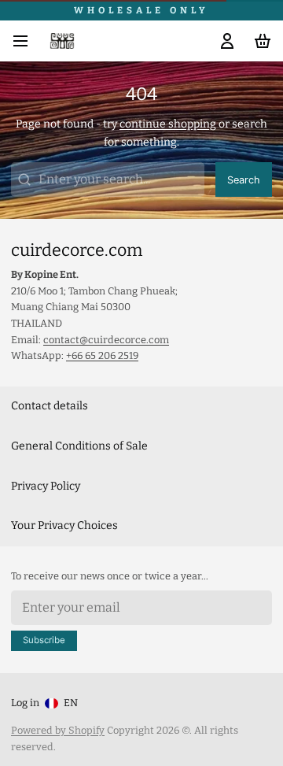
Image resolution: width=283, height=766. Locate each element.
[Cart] (260, 41)
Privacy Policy (45, 486)
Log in (25, 703)
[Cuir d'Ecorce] (62, 41)
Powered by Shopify (58, 730)
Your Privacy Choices (64, 525)
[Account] (224, 41)
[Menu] (26, 41)
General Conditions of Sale (79, 446)
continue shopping (167, 124)
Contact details (49, 406)
